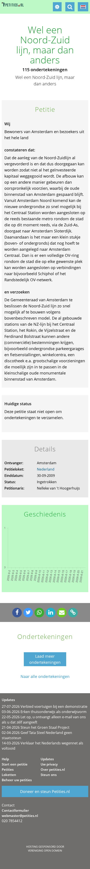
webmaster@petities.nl (20, 815)
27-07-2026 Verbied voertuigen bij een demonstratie (44, 706)
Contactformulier (15, 810)
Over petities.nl (53, 769)
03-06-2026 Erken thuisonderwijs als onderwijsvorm (44, 711)
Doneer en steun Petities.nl (45, 791)
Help (5, 759)
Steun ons (49, 774)
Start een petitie (15, 764)
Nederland (45, 469)
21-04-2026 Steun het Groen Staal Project (35, 727)
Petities (8, 769)
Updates (47, 759)
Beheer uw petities (17, 780)
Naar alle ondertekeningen (45, 676)
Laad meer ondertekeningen (45, 659)
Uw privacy (49, 764)
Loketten (9, 774)
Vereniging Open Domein (45, 850)
